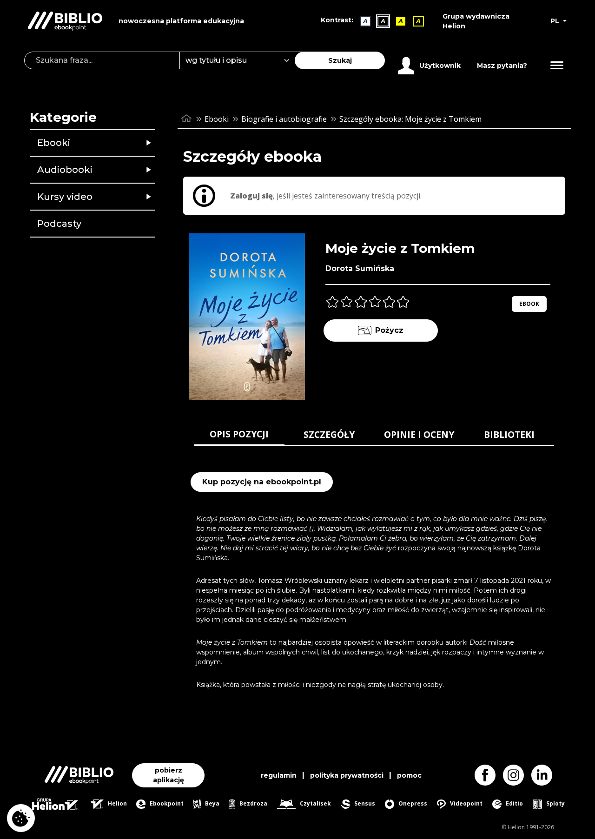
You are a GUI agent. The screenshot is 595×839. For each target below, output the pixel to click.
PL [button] (555, 21)
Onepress (412, 803)
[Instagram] (517, 775)
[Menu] (556, 65)
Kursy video (65, 196)
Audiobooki (65, 169)
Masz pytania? (502, 65)
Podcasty (59, 223)
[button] (116, 143)
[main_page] (186, 118)
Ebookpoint (165, 803)
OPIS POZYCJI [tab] (239, 434)
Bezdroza (252, 803)
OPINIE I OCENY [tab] (419, 434)
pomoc (409, 775)
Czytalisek (314, 803)
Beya (211, 803)
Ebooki (53, 142)
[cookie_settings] (21, 818)
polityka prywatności (346, 775)
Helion (116, 803)
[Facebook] (489, 775)
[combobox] (242, 60)
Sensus (364, 803)
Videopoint (466, 803)
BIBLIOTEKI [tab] (509, 434)
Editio (513, 803)
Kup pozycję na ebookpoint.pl (261, 481)
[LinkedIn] (545, 775)
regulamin (279, 775)
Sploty (555, 803)
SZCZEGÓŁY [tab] (329, 434)
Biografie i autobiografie (284, 119)
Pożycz (389, 330)
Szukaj (340, 60)
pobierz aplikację (168, 775)
